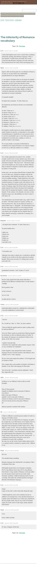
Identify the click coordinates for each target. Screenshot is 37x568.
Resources (3, 16)
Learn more (16, 3)
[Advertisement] (14, 28)
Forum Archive (9, 20)
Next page (22, 46)
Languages (18, 20)
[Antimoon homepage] (8, 9)
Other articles (22, 13)
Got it (22, 3)
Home (2, 20)
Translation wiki (11, 16)
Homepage (3, 13)
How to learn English (13, 13)
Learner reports (31, 13)
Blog (18, 16)
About (21, 16)
